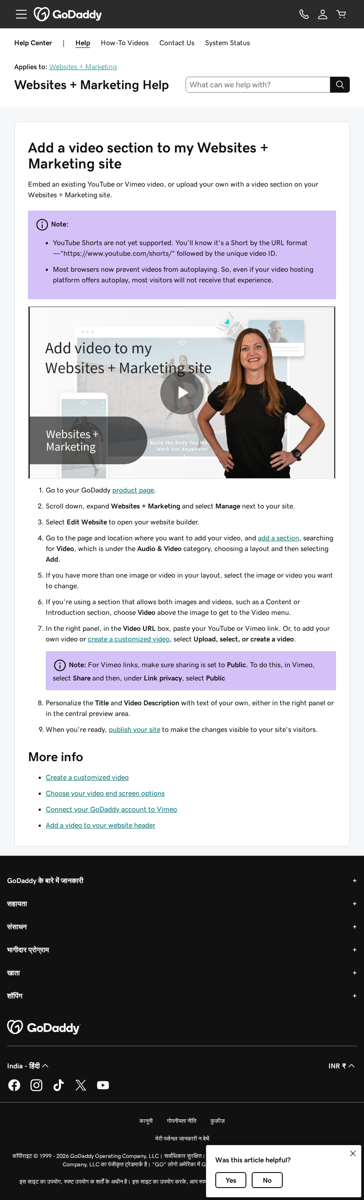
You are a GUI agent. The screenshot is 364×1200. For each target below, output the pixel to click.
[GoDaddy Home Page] (44, 1027)
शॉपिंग (14, 995)
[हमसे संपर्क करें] (304, 14)
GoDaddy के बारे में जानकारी (45, 880)
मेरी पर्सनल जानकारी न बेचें (182, 1138)
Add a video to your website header (100, 825)
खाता (13, 972)
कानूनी (146, 1121)
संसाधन (17, 926)
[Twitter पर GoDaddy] (81, 1089)
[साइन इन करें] (322, 14)
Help (82, 42)
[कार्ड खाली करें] (341, 14)
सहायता (17, 903)
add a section (278, 537)
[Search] (340, 85)
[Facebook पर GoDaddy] (14, 1089)
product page (133, 489)
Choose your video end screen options (105, 793)
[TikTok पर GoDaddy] (58, 1089)
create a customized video (129, 638)
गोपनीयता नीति (181, 1121)
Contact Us (176, 42)
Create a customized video (87, 777)
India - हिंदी (23, 1065)
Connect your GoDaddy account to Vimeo (111, 809)
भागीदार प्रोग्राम (28, 949)
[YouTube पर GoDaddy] (103, 1089)
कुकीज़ (217, 1121)
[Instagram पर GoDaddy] (36, 1089)
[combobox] (258, 85)
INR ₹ (337, 1065)
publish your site (134, 729)
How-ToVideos (125, 42)
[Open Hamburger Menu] (17, 14)
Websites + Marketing (83, 66)
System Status (227, 42)
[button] (353, 1153)
